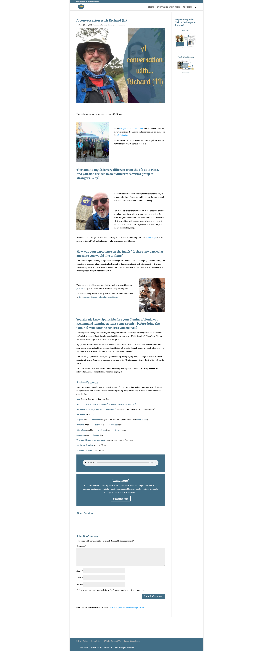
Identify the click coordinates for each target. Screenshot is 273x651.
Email (79, 578)
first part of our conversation (131, 128)
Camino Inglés (151, 237)
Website (79, 584)
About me (187, 7)
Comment (81, 546)
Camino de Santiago (100, 25)
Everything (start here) (168, 7)
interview (111, 25)
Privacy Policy (82, 641)
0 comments (120, 25)
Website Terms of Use (112, 641)
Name (79, 571)
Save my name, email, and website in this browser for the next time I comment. (111, 590)
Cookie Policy (96, 641)
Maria (80, 25)
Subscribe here (120, 498)
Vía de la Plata (122, 135)
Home (151, 7)
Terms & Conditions (132, 641)
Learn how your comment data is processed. (127, 608)
